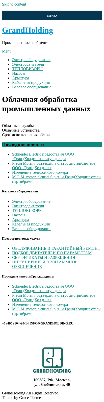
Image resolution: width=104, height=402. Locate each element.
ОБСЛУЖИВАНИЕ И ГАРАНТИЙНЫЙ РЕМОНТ (56, 248)
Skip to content (14, 4)
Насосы (18, 73)
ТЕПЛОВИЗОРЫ (27, 69)
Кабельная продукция (31, 82)
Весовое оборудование (31, 87)
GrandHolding (27, 30)
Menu (6, 51)
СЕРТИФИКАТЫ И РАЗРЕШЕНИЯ (43, 257)
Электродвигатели (28, 64)
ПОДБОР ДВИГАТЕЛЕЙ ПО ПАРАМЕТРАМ (52, 253)
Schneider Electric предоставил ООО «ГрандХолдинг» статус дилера (43, 156)
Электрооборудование (31, 60)
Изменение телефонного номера (40, 172)
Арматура (20, 78)
